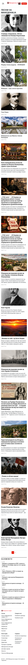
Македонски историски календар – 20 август (13, 603)
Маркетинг (4, 628)
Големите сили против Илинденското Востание (13, 578)
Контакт (3, 630)
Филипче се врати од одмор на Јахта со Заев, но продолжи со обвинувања (13, 597)
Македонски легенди (7, 646)
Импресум (4, 626)
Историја (3, 640)
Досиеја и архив (5, 649)
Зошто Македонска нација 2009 (6, 620)
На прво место (5, 636)
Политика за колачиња (18, 642)
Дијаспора (4, 642)
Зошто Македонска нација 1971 (6, 616)
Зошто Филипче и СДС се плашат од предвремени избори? (12, 571)
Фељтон (3, 651)
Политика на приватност (18, 638)
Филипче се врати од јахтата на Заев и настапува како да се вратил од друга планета (13, 591)
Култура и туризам (6, 644)
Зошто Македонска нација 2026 (6, 623)
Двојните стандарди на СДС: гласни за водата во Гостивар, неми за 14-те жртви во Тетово (13, 565)
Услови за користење (20, 636)
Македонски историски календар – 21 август (13, 584)
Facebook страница (20, 615)
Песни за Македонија (7, 653)
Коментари (4, 638)
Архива (24, 3)
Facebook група (19, 617)
